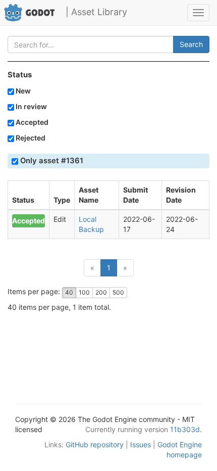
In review (30, 106)
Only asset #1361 (50, 160)
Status (20, 74)
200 (101, 292)
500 (118, 292)
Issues (140, 444)
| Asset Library (96, 12)
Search (191, 44)
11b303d (185, 429)
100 (84, 292)
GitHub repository (95, 444)
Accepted (31, 122)
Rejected (29, 137)
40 (69, 292)
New (22, 90)
